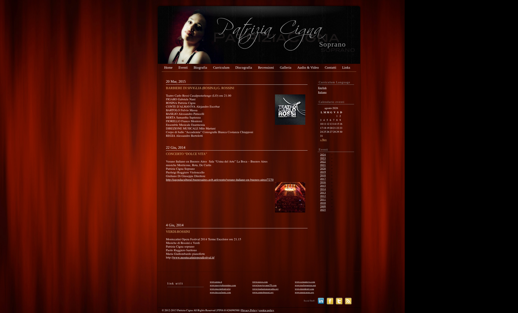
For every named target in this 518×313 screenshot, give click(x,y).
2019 (323, 172)
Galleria (285, 67)
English (322, 88)
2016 (323, 182)
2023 (323, 158)
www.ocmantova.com (305, 281)
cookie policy (266, 310)
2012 (323, 196)
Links (346, 67)
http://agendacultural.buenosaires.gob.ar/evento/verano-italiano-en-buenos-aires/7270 (220, 179)
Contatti (330, 67)
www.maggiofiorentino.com (223, 285)
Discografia (243, 67)
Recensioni (266, 67)
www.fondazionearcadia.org (265, 288)
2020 (323, 168)
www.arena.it (216, 281)
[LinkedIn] (320, 300)
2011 (323, 199)
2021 (323, 165)
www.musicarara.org (304, 292)
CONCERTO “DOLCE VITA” (186, 154)
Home (168, 67)
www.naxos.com (260, 281)
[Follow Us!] (338, 300)
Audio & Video (308, 67)
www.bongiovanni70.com (264, 285)
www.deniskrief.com (304, 288)
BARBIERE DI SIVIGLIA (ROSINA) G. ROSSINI (200, 88)
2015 (323, 185)
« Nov (323, 139)
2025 (323, 210)
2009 (323, 206)
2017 (323, 179)
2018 (323, 175)
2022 (323, 161)
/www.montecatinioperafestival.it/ (193, 257)
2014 (323, 189)
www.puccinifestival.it (220, 288)
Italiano (322, 92)
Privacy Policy (249, 310)
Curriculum (221, 67)
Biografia (200, 67)
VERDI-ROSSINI (178, 231)
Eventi (183, 67)
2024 (323, 154)
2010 (323, 203)
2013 (323, 192)
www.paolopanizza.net (305, 285)
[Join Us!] (329, 300)
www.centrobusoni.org (263, 292)
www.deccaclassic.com (220, 292)
